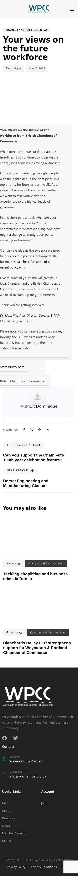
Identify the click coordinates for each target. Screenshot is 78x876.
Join (43, 803)
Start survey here (12, 367)
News (6, 826)
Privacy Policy (16, 867)
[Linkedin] (47, 429)
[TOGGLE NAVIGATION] (62, 9)
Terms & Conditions (43, 867)
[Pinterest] (39, 429)
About (6, 811)
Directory (8, 818)
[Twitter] (15, 738)
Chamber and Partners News (26, 29)
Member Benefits (14, 833)
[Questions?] (39, 774)
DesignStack (65, 860)
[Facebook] (24, 429)
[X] (31, 429)
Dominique (13, 68)
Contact (7, 841)
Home (6, 803)
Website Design (44, 860)
